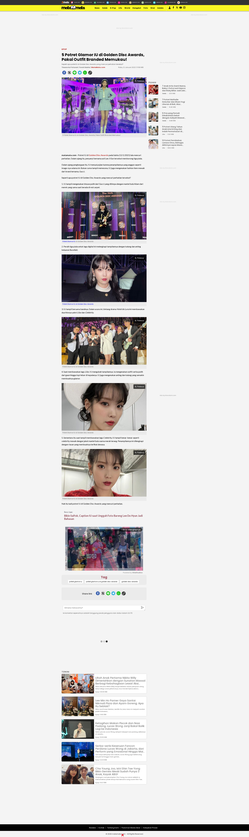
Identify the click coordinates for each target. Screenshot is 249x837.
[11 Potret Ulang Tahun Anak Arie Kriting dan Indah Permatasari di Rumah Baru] (153, 134)
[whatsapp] (85, 73)
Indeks (160, 8)
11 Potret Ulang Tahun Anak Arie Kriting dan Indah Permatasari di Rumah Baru (172, 129)
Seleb (105, 8)
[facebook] (64, 73)
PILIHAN (152, 82)
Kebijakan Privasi (150, 828)
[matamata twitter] (177, 8)
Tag (104, 577)
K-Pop (113, 8)
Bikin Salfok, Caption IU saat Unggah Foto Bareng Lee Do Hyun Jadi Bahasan (103, 517)
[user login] (170, 9)
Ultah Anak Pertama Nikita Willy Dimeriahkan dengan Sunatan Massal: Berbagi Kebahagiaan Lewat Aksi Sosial (120, 680)
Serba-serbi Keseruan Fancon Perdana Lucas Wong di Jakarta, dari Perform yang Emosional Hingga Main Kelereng (120, 748)
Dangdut (137, 8)
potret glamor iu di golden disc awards (101, 581)
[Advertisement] (78, 806)
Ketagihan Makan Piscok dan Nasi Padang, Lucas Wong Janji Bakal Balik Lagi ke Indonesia (119, 726)
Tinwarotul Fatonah (70, 67)
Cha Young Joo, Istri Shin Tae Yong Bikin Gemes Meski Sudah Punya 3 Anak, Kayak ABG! (117, 771)
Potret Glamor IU (69, 241)
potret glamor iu (75, 581)
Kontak (101, 828)
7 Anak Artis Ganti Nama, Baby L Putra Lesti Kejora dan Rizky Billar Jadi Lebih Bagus (174, 88)
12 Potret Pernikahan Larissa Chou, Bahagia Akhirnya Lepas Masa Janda (172, 142)
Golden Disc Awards (98, 155)
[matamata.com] (73, 9)
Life (120, 8)
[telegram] (79, 73)
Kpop (64, 49)
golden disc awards (130, 581)
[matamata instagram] (184, 8)
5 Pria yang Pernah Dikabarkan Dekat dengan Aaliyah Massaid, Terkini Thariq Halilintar (174, 115)
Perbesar (140, 81)
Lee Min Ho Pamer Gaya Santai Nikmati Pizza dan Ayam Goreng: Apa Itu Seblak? (119, 703)
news (97, 8)
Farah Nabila (84, 67)
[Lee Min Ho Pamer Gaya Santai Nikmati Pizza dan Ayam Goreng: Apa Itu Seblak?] (78, 714)
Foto (146, 8)
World (127, 8)
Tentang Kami (113, 828)
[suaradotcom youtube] (180, 8)
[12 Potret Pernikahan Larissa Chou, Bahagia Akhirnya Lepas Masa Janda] (153, 147)
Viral (152, 8)
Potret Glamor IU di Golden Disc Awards (78, 304)
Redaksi (92, 828)
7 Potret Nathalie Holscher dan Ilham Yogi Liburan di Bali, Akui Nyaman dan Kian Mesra (173, 101)
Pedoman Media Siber (131, 828)
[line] (74, 73)
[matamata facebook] (173, 8)
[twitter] (69, 73)
